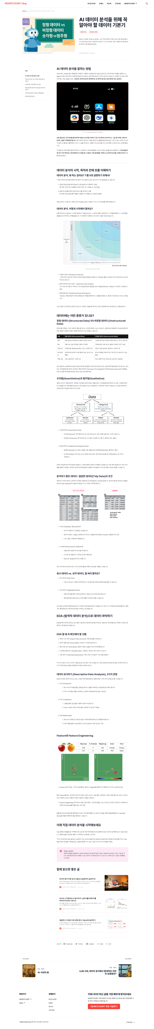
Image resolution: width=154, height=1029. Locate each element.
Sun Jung (92, 53)
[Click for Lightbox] (92, 106)
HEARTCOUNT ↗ (25, 999)
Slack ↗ (22, 1003)
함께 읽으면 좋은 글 (30, 96)
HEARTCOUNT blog (25, 1022)
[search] (146, 3)
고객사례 (51, 1010)
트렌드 (51, 1003)
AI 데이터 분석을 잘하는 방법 (32, 76)
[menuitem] (33, 999)
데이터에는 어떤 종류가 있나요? (33, 84)
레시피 (51, 1006)
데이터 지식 (83, 32)
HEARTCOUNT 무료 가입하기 (104, 1006)
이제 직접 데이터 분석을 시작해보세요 (34, 93)
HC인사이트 (53, 999)
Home (24, 11)
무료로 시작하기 (68, 851)
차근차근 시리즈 (93, 32)
